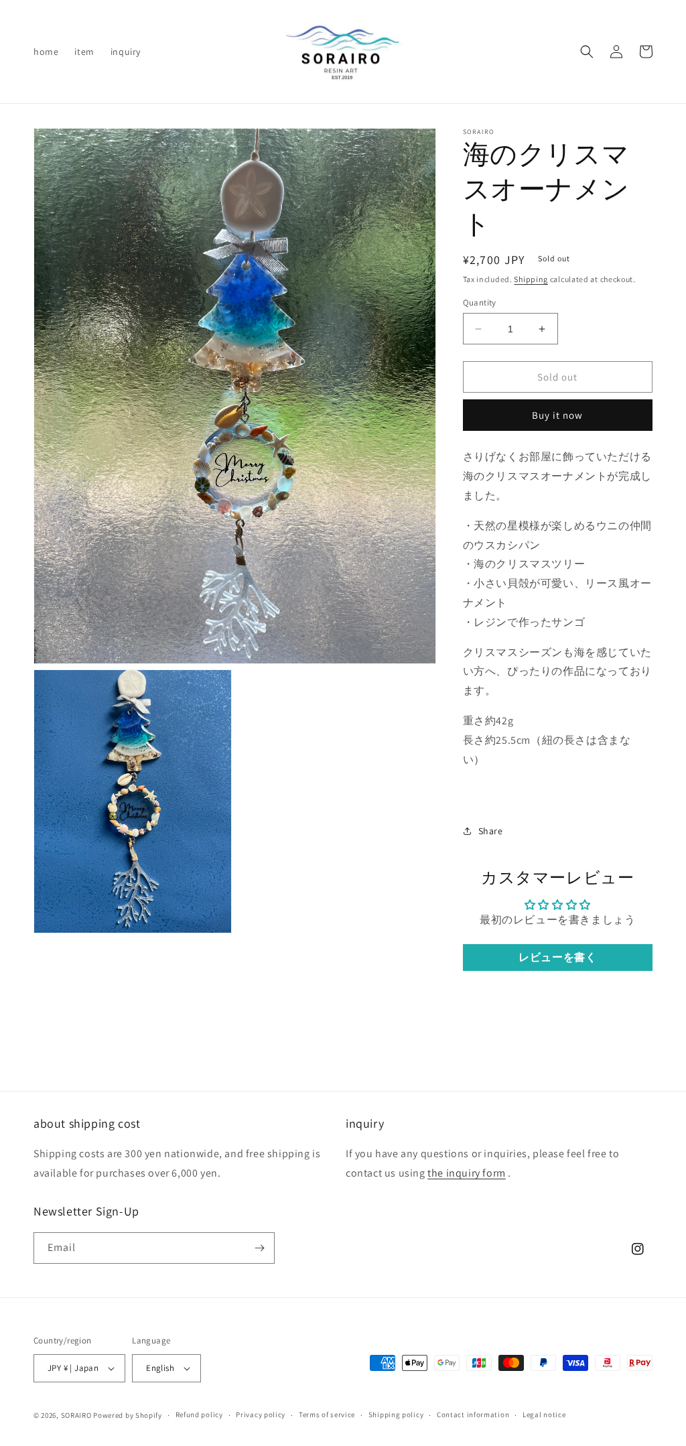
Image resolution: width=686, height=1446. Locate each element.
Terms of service (327, 1414)
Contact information (473, 1414)
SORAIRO (76, 1415)
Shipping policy (396, 1414)
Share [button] (490, 831)
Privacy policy (260, 1414)
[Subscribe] (259, 1248)
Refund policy (199, 1414)
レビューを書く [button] (557, 957)
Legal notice (544, 1414)
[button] (587, 51)
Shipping (531, 279)
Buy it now (557, 415)
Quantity (479, 302)
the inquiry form (466, 1173)
